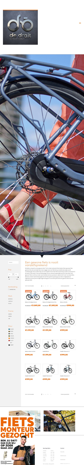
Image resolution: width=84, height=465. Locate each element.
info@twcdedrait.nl (66, 463)
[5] (46, 428)
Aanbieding (13, 289)
